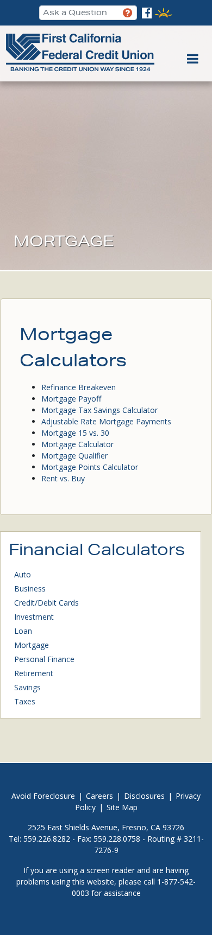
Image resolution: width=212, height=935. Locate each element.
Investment (34, 617)
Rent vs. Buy (63, 478)
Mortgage (31, 645)
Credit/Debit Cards (46, 602)
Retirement (33, 673)
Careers (99, 796)
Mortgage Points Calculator (89, 467)
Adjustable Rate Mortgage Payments (106, 421)
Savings (27, 687)
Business (30, 588)
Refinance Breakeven (78, 387)
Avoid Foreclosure (43, 796)
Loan (23, 631)
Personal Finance (44, 659)
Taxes (24, 701)
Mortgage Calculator (77, 444)
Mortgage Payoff (71, 398)
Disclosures (144, 796)
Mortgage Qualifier (74, 455)
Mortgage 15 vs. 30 (75, 433)
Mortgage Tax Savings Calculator (99, 410)
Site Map (122, 807)
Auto (22, 574)
